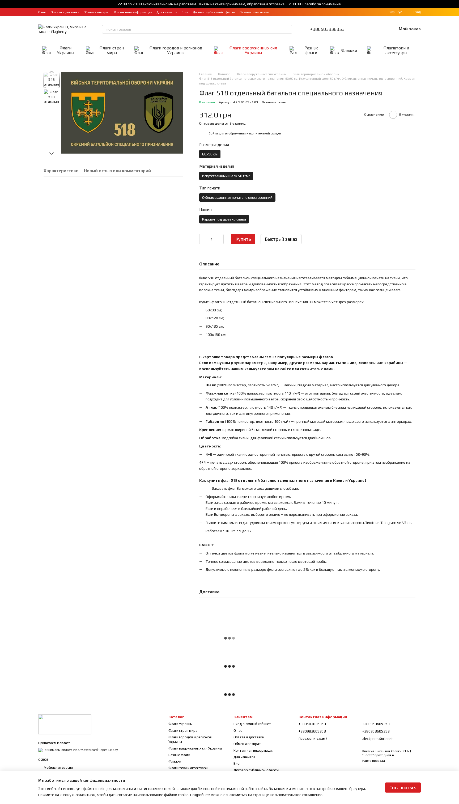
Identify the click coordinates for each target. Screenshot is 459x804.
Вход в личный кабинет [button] (252, 724)
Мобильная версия (58, 767)
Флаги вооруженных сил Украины (253, 50)
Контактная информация (133, 12)
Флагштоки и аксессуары (396, 50)
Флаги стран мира (112, 50)
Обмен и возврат (97, 12)
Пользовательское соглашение (296, 795)
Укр (392, 12)
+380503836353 (327, 29)
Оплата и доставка (65, 12)
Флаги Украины (65, 50)
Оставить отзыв (274, 102)
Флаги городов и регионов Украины (176, 50)
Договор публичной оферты (214, 12)
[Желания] (378, 29)
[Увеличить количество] (219, 239)
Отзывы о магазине (254, 12)
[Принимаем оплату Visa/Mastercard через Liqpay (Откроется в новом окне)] (78, 750)
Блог (185, 12)
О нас (42, 12)
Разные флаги (311, 50)
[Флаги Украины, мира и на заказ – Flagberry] (64, 724)
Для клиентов (166, 12)
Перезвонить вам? (313, 738)
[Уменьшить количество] (203, 239)
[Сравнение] (364, 29)
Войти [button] (213, 133)
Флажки (349, 50)
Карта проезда (373, 761)
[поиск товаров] (288, 29)
